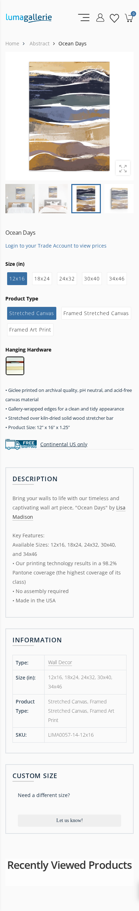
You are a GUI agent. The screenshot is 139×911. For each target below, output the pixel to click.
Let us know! (69, 820)
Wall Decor (60, 662)
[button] (123, 116)
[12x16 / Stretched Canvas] (69, 116)
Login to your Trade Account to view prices (56, 245)
